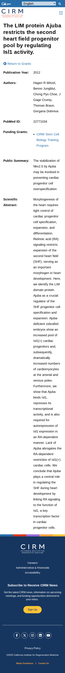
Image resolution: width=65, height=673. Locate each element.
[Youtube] (48, 635)
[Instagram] (32, 635)
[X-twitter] (24, 635)
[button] (59, 4)
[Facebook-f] (17, 635)
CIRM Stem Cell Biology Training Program (47, 140)
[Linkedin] (40, 635)
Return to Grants (18, 63)
